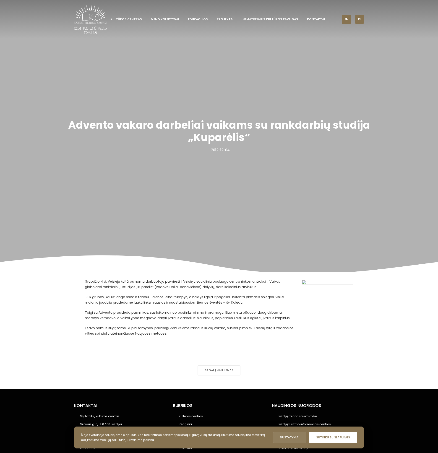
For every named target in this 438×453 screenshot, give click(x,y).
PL (359, 19)
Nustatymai (289, 437)
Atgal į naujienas (219, 370)
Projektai (225, 19)
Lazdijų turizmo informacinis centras (304, 424)
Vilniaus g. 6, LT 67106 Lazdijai (101, 424)
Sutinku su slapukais (333, 437)
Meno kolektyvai (165, 19)
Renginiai (186, 424)
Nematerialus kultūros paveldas (270, 19)
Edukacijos (198, 19)
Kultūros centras (126, 19)
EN (346, 19)
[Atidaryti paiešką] (335, 19)
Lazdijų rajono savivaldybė (297, 416)
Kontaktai (316, 19)
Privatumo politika (141, 440)
